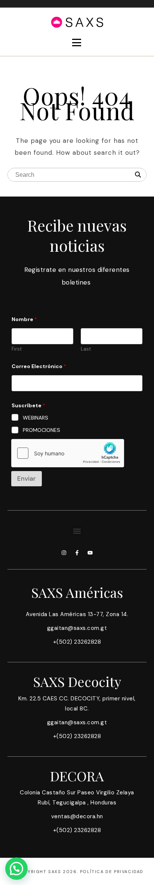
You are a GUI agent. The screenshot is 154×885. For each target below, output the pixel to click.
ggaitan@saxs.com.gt (77, 628)
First (17, 349)
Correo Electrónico (39, 366)
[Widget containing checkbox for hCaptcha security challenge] (67, 453)
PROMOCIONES (41, 430)
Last (86, 349)
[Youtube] (90, 552)
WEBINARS (35, 417)
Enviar (26, 478)
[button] (77, 531)
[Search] (138, 175)
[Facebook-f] (77, 552)
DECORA (77, 776)
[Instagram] (64, 552)
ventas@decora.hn (77, 816)
